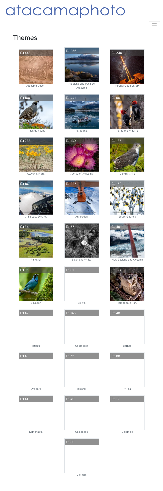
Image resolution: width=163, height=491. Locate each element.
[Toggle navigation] (154, 25)
